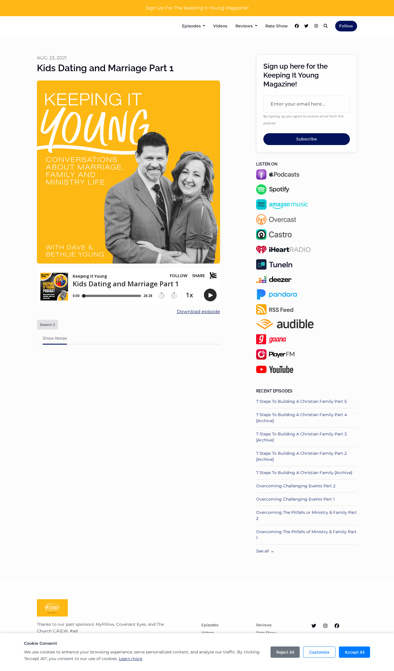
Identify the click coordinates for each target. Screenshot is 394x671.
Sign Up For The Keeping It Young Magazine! (197, 8)
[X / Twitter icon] (314, 626)
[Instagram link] (316, 26)
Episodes (192, 26)
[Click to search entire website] (326, 26)
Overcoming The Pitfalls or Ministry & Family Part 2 (306, 515)
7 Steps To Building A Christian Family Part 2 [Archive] (301, 456)
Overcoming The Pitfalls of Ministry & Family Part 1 (306, 534)
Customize (319, 652)
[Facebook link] (297, 26)
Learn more (130, 658)
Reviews (244, 26)
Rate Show (276, 26)
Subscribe (306, 139)
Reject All (285, 652)
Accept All (354, 652)
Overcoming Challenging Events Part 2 (295, 485)
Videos (220, 26)
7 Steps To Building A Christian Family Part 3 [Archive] (301, 437)
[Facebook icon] (337, 626)
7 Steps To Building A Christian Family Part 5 (301, 401)
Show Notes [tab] (55, 338)
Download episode (198, 311)
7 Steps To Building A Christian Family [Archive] (304, 472)
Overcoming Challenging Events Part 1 (295, 499)
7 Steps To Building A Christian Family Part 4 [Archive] (301, 417)
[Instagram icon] (325, 626)
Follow (346, 26)
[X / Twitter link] (307, 26)
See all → (265, 551)
